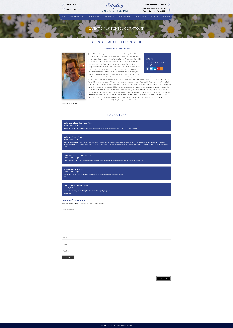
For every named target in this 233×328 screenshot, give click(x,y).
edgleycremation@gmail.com (155, 4)
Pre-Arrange (109, 16)
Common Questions (124, 16)
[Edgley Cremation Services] (115, 7)
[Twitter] (151, 68)
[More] (161, 68)
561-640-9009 (71, 4)
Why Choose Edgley (77, 16)
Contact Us (165, 16)
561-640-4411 (71, 10)
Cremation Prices (94, 16)
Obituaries (154, 16)
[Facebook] (147, 68)
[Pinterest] (158, 68)
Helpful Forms (141, 16)
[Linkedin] (154, 68)
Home (64, 16)
